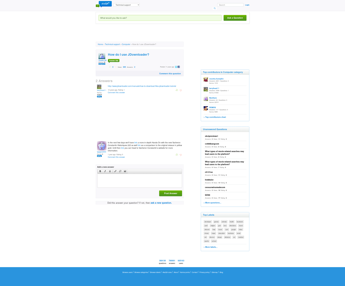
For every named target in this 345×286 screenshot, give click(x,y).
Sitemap (215, 272)
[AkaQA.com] (104, 4)
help (214, 229)
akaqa (220, 237)
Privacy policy (204, 272)
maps (213, 233)
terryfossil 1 (101, 90)
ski (205, 237)
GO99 (207, 195)
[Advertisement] (145, 35)
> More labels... (211, 247)
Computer (126, 44)
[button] (100, 171)
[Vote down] (116, 67)
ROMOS (212, 107)
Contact (194, 272)
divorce (212, 237)
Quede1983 (103, 60)
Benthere (213, 98)
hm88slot (209, 179)
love (225, 225)
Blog (221, 272)
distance (227, 237)
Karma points (185, 272)
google (233, 229)
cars (226, 229)
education (221, 233)
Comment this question (170, 73)
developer (208, 221)
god (219, 225)
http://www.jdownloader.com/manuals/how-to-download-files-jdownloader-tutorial (142, 86)
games (216, 221)
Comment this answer (116, 92)
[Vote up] (110, 67)
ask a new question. (161, 202)
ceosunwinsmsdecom (215, 187)
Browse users (127, 272)
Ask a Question (235, 17)
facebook (240, 221)
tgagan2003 (101, 151)
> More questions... (212, 202)
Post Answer (170, 193)
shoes (207, 233)
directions (233, 225)
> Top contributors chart (215, 117)
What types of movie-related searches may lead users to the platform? (224, 152)
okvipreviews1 (211, 136)
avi (234, 237)
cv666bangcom (212, 143)
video (240, 229)
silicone (207, 229)
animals (224, 221)
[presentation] (100, 171)
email (238, 233)
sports (207, 241)
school (214, 241)
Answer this (113, 60)
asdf (206, 225)
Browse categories (141, 272)
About (176, 272)
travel (241, 225)
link (135, 142)
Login (247, 5)
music (220, 229)
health (232, 221)
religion (213, 225)
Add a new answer (105, 167)
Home (100, 44)
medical (240, 237)
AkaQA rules (167, 272)
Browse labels (155, 272)
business (231, 233)
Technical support (112, 44)
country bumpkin (216, 78)
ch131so (209, 172)
